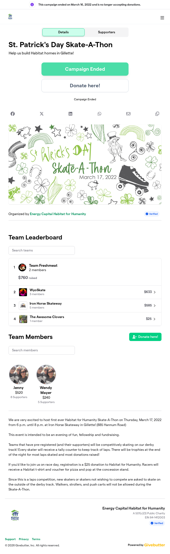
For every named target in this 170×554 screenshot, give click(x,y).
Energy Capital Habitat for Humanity (58, 214)
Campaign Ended (85, 69)
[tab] (63, 32)
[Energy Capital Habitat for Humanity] (10, 17)
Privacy (24, 539)
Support (10, 539)
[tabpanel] (85, 266)
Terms (36, 539)
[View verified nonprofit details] (152, 214)
